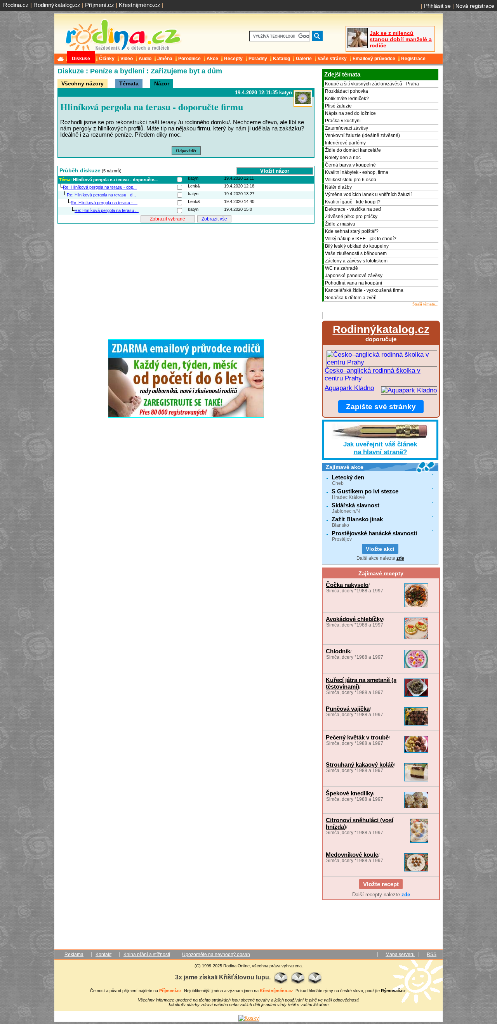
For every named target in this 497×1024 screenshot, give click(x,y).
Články (107, 58)
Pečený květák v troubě (357, 737)
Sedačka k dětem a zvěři (351, 297)
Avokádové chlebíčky (354, 619)
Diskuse (81, 58)
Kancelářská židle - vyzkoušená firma (364, 290)
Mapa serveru (400, 954)
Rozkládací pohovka (346, 91)
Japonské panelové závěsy (353, 275)
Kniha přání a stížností (146, 954)
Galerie (304, 58)
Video (126, 58)
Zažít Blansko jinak (357, 519)
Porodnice (189, 58)
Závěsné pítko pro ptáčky (351, 216)
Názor (161, 83)
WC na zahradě (341, 268)
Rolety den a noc (343, 157)
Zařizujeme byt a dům (186, 71)
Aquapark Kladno (349, 388)
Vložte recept (381, 884)
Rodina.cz (16, 5)
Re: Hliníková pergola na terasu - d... (101, 195)
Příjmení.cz (99, 5)
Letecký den (348, 477)
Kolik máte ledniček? (347, 98)
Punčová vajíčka (348, 708)
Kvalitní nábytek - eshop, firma (356, 172)
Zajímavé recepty (380, 573)
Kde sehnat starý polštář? (352, 231)
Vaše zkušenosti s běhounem (356, 253)
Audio (145, 58)
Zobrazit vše (214, 219)
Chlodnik (338, 651)
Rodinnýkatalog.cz (56, 5)
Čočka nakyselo (347, 584)
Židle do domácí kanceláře (353, 150)
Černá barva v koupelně (350, 165)
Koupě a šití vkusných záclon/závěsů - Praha (372, 84)
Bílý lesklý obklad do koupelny (357, 246)
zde (400, 558)
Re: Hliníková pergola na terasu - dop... (100, 187)
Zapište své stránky (381, 407)
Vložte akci (380, 549)
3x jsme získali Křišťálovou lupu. (223, 977)
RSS (431, 954)
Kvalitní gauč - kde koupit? (353, 202)
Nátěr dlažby (338, 187)
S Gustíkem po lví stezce (365, 491)
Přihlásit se (437, 6)
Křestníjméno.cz (139, 5)
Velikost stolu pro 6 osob (350, 179)
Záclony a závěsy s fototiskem (356, 261)
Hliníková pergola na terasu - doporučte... (115, 179)
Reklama (73, 954)
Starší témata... (425, 304)
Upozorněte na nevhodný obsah (216, 954)
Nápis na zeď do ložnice (350, 113)
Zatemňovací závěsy (346, 128)
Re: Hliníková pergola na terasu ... (107, 210)
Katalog (281, 58)
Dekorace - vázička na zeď (353, 209)
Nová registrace (474, 6)
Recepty (233, 58)
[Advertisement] (186, 279)
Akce (212, 58)
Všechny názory (82, 83)
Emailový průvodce (374, 58)
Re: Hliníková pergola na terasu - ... (104, 202)
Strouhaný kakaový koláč (360, 764)
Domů (61, 58)
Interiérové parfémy (345, 143)
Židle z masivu (340, 224)
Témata (129, 83)
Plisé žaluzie (338, 106)
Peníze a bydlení (117, 71)
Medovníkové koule (352, 854)
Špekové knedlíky (349, 793)
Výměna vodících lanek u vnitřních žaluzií (368, 194)
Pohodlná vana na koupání (353, 283)
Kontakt (103, 954)
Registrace (413, 58)
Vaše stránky (332, 58)
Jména (164, 58)
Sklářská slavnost (355, 505)
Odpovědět (186, 150)
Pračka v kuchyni (343, 120)
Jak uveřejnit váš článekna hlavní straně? (380, 448)
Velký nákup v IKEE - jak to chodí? (360, 238)
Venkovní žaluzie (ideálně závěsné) (362, 135)
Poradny (257, 58)
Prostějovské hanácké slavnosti (374, 533)
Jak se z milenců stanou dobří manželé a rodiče (401, 39)
